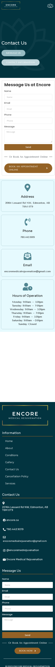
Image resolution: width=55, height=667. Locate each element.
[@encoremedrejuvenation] (4, 550)
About (9, 448)
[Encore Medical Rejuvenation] (4, 559)
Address (27, 197)
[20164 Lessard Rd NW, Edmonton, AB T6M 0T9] (3, 503)
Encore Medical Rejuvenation (24, 559)
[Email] (27, 256)
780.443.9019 (15, 529)
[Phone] (27, 222)
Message (9, 126)
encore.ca (12, 520)
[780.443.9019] (4, 529)
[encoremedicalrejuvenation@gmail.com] (4, 537)
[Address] (27, 187)
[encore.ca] (4, 520)
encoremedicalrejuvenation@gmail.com (25, 541)
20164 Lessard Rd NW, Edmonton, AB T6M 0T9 (25, 509)
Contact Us (12, 469)
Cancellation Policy (16, 476)
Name (7, 91)
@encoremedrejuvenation (22, 550)
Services (10, 483)
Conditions (11, 455)
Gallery (9, 462)
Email (7, 103)
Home (9, 441)
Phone (7, 115)
